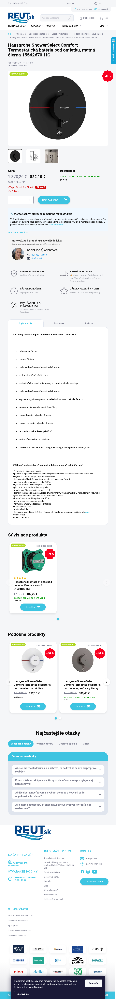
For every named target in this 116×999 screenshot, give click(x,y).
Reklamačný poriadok (53, 899)
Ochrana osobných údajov (19, 931)
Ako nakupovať (51, 890)
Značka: (17, 66)
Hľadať (70, 18)
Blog (46, 886)
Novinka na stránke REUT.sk (20, 915)
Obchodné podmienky (18, 921)
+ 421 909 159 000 (94, 864)
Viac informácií (56, 225)
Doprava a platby (51, 877)
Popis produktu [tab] (26, 323)
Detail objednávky (52, 872)
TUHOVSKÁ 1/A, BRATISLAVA (18, 864)
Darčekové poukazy (17, 935)
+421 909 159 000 (39, 255)
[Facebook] (82, 871)
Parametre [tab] (59, 323)
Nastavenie (23, 994)
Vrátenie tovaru (51, 895)
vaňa (87, 512)
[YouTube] (95, 871)
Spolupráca (13, 925)
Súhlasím (93, 983)
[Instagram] (88, 871)
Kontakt (47, 881)
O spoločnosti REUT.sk (18, 3)
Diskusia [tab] (89, 323)
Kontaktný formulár (94, 881)
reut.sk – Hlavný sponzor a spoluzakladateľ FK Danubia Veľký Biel (59, 865)
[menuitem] (18, 26)
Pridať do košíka (49, 199)
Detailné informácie (18, 232)
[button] (58, 619)
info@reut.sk (36, 258)
